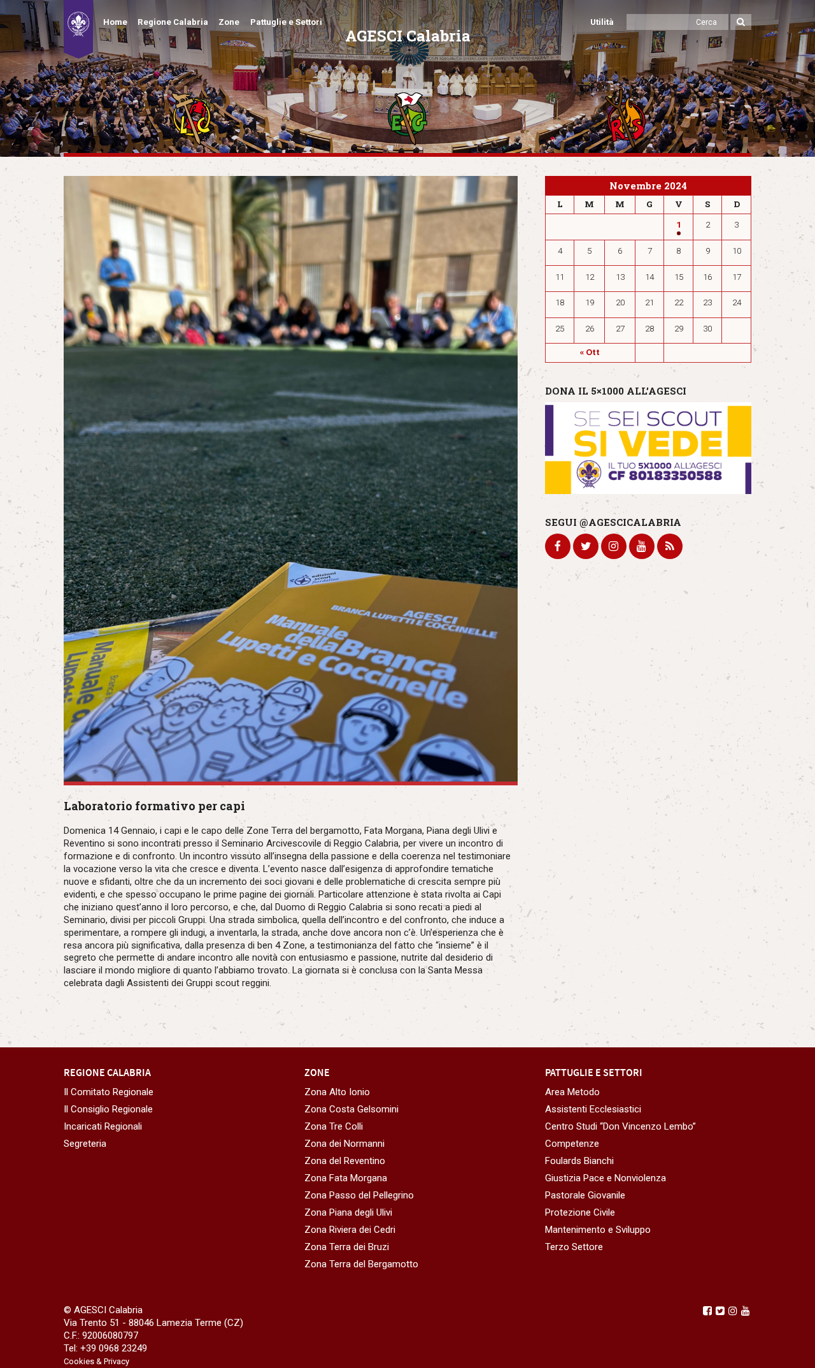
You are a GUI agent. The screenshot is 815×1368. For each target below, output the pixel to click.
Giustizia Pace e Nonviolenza (605, 1178)
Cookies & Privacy (96, 1361)
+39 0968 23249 (113, 1348)
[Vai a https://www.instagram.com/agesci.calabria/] (732, 1311)
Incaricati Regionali (103, 1126)
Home (115, 22)
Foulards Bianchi (579, 1161)
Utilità (602, 22)
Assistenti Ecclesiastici (593, 1109)
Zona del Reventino (344, 1161)
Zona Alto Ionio (337, 1092)
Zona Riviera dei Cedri (349, 1229)
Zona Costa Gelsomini (351, 1109)
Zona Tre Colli (333, 1126)
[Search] (740, 22)
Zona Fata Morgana (345, 1178)
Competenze (572, 1143)
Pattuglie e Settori (286, 22)
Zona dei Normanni (344, 1143)
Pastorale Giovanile (585, 1195)
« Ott (590, 352)
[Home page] (78, 29)
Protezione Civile (580, 1212)
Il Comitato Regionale (108, 1092)
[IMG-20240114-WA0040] (291, 479)
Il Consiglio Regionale (108, 1109)
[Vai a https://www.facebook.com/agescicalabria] (707, 1311)
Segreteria (85, 1143)
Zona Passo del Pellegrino (359, 1195)
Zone (228, 22)
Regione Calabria (173, 22)
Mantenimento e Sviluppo (598, 1229)
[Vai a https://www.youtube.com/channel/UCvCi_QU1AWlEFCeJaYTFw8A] (745, 1311)
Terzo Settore (574, 1247)
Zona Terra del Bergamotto (361, 1264)
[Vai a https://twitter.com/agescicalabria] (720, 1311)
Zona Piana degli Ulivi (348, 1212)
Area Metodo (572, 1092)
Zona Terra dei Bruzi (346, 1247)
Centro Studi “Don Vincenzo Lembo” (620, 1126)
